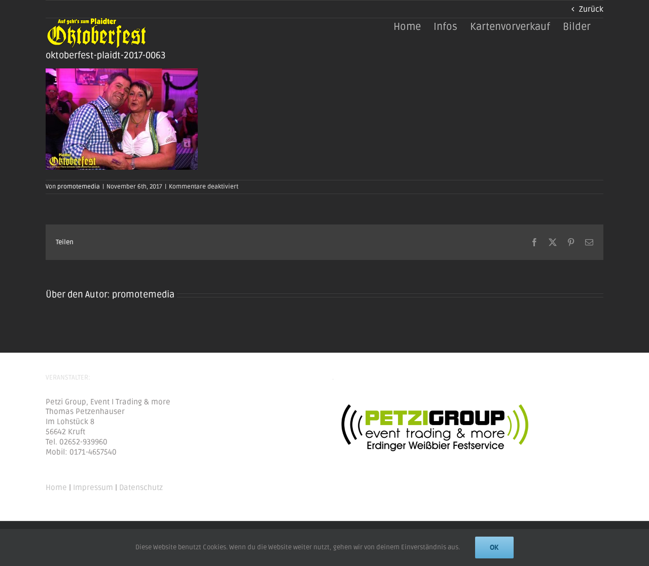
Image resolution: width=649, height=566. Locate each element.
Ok (494, 547)
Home (56, 487)
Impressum (93, 487)
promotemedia (78, 187)
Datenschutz (141, 487)
